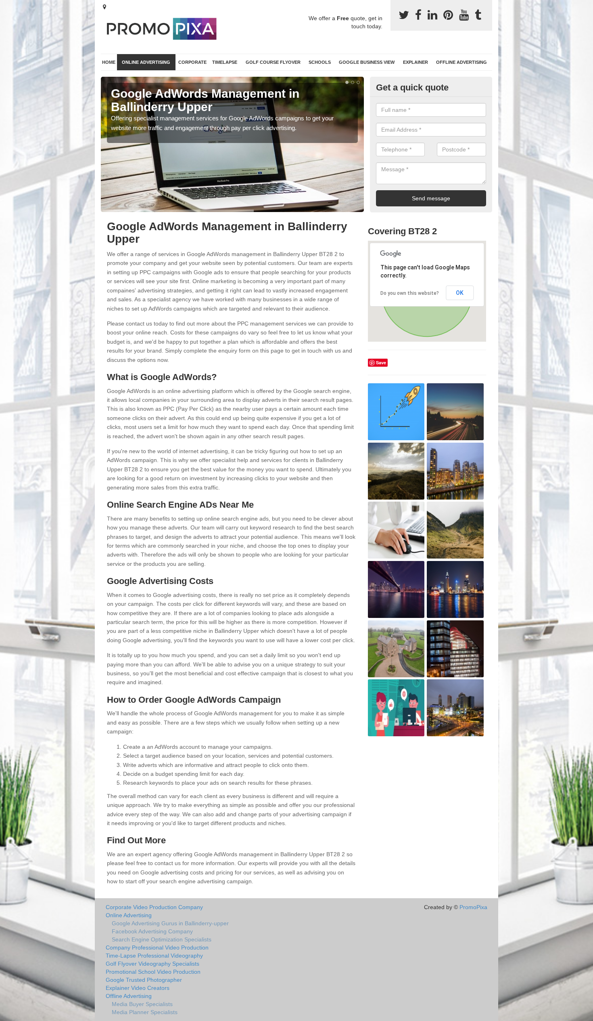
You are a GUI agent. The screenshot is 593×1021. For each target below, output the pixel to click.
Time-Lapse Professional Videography (154, 955)
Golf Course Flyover (273, 62)
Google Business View (367, 62)
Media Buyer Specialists (142, 1004)
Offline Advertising (461, 62)
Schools (320, 62)
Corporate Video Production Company (154, 907)
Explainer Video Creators (137, 988)
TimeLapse (224, 62)
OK (460, 293)
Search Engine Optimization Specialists (161, 939)
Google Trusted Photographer (144, 980)
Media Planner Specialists (144, 1012)
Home (108, 62)
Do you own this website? (409, 293)
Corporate (192, 62)
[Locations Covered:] (104, 7)
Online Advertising (146, 62)
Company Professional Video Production (157, 947)
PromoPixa (473, 907)
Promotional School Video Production (153, 971)
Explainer (415, 62)
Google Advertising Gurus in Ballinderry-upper (170, 923)
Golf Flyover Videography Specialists (152, 963)
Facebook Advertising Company (152, 931)
